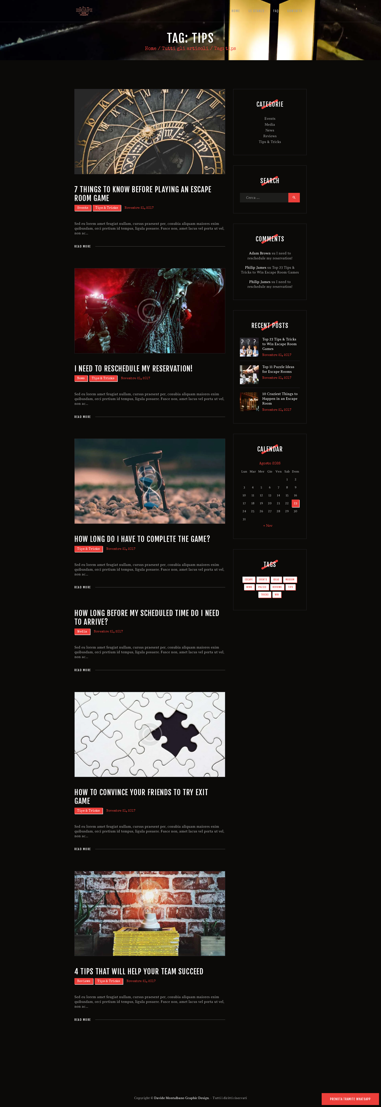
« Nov (267, 526)
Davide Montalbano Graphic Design (181, 1098)
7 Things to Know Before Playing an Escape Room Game (143, 194)
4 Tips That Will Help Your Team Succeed (139, 971)
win (277, 594)
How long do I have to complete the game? (142, 539)
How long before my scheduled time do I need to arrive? (146, 617)
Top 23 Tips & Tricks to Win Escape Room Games (279, 344)
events (263, 579)
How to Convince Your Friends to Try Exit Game (141, 796)
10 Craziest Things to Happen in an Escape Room (280, 399)
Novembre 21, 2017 (139, 208)
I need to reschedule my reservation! (133, 368)
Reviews (83, 981)
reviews (277, 587)
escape (249, 579)
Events (82, 208)
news (249, 587)
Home (150, 48)
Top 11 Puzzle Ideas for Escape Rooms (278, 369)
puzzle (262, 587)
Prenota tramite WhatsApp (350, 1099)
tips (290, 587)
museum (290, 579)
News (81, 378)
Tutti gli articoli (185, 48)
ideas (276, 579)
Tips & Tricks (106, 208)
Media (82, 631)
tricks (265, 594)
